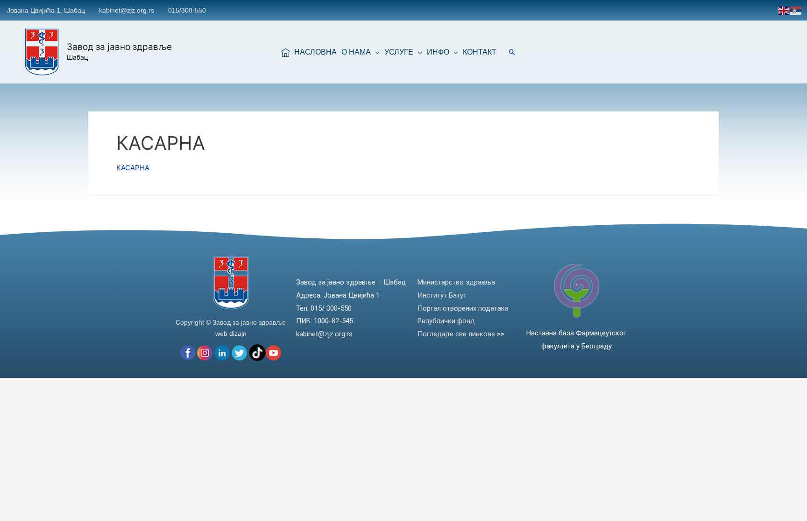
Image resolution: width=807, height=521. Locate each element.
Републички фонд (446, 321)
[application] (375, 52)
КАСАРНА (132, 167)
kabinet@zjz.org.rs (126, 10)
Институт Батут (442, 295)
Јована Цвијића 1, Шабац (46, 10)
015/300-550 (187, 10)
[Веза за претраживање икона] (512, 52)
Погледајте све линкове (461, 334)
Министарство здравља (456, 282)
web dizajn (231, 333)
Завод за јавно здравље (119, 47)
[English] (784, 10)
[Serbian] (796, 10)
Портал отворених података (463, 308)
